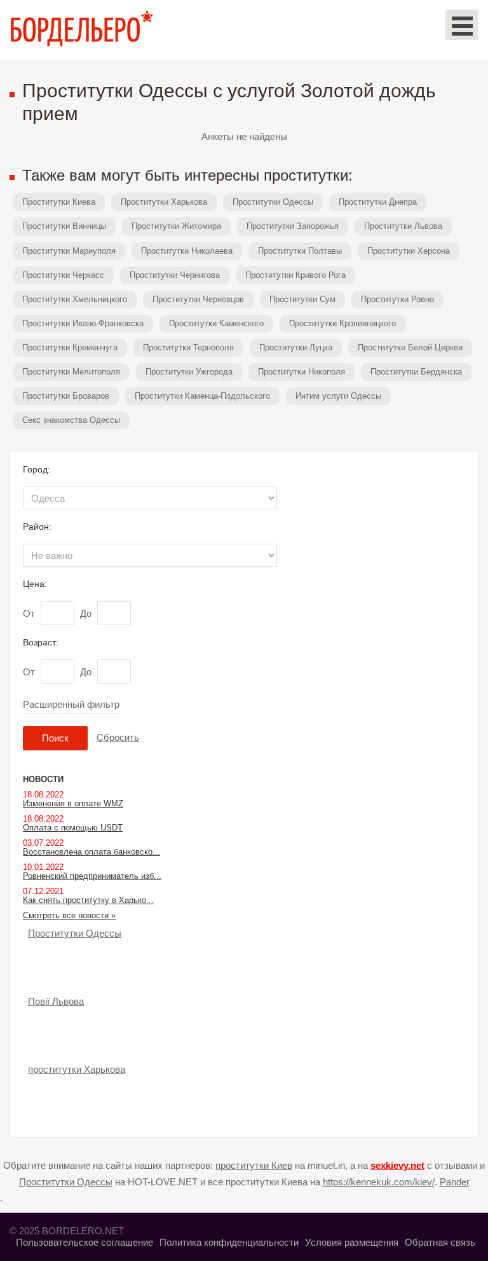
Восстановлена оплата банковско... (91, 852)
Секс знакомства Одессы (71, 420)
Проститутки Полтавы (300, 251)
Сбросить (118, 737)
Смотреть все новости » (69, 915)
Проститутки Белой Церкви (410, 347)
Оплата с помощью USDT (73, 827)
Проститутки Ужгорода (189, 371)
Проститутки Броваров (65, 396)
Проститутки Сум (302, 299)
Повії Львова (56, 1001)
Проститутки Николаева (187, 251)
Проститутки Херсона (408, 251)
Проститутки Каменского (216, 323)
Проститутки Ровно (397, 299)
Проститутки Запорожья (293, 226)
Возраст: (40, 642)
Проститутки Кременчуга (70, 347)
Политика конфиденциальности (229, 1242)
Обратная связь (440, 1242)
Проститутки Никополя (301, 371)
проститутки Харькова (76, 1069)
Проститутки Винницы (64, 226)
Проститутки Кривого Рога (295, 275)
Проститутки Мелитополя (71, 371)
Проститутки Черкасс (63, 275)
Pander (455, 1181)
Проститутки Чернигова (175, 275)
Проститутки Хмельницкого (74, 299)
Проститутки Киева (58, 202)
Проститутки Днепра (378, 202)
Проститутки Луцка (295, 347)
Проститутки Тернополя (188, 347)
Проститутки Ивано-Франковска (83, 323)
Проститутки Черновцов (198, 299)
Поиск (55, 738)
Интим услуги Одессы (338, 396)
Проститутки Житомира (176, 226)
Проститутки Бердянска (416, 371)
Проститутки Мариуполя (69, 251)
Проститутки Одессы (273, 202)
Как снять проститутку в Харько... (88, 900)
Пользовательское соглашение (84, 1242)
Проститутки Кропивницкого (342, 323)
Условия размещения (351, 1242)
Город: (36, 469)
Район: (37, 526)
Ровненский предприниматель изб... (92, 876)
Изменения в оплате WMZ (73, 803)
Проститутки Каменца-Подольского (202, 396)
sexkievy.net (397, 1165)
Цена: (35, 583)
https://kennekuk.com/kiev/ (379, 1181)
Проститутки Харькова (164, 202)
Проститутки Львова (403, 226)
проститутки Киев (253, 1165)
